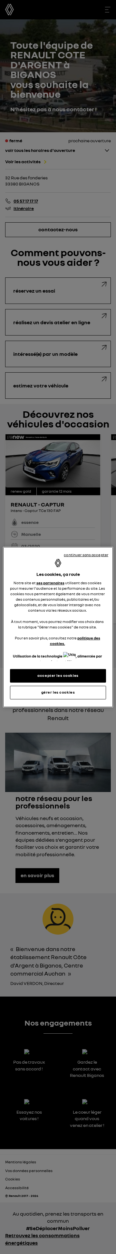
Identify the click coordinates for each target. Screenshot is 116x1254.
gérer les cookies (58, 692)
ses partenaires (50, 583)
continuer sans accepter (86, 554)
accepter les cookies (57, 675)
